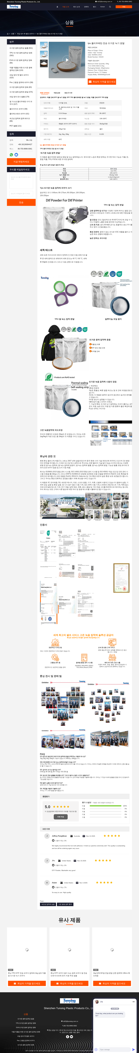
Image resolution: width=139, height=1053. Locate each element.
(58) (21, 82)
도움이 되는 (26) (60, 865)
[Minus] (133, 1001)
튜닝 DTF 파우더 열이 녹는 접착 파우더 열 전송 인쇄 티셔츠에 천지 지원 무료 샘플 (69, 974)
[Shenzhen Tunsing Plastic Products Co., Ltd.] (14, 6)
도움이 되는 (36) (60, 840)
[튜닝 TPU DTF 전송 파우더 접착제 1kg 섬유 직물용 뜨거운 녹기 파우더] (27, 950)
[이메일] (16, 154)
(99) (20, 120)
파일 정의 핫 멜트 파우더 (25, 34)
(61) (19, 114)
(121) (15, 126)
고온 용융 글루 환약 (65, 904)
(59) (18, 109)
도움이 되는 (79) (60, 887)
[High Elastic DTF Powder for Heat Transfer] (67, 60)
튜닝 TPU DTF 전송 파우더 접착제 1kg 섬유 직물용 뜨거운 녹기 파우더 (27, 974)
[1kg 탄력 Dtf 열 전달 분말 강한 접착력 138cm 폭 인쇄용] (112, 950)
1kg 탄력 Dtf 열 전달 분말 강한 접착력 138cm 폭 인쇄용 (111, 974)
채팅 (123, 7)
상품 (12, 34)
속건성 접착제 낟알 (48, 904)
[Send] (133, 1049)
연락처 (86, 7)
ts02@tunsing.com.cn (105, 1)
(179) (19, 97)
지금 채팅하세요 (21, 161)
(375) (21, 92)
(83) (21, 87)
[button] (11, 955)
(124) (21, 69)
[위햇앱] (11, 155)
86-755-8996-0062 (125, 1)
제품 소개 (65, 7)
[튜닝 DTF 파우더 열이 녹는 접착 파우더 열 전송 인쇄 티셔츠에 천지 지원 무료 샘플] (69, 950)
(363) (21, 54)
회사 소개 (76, 7)
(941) (21, 48)
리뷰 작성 (60, 817)
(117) (21, 103)
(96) (21, 61)
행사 (94, 7)
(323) (19, 76)
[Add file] (96, 1049)
